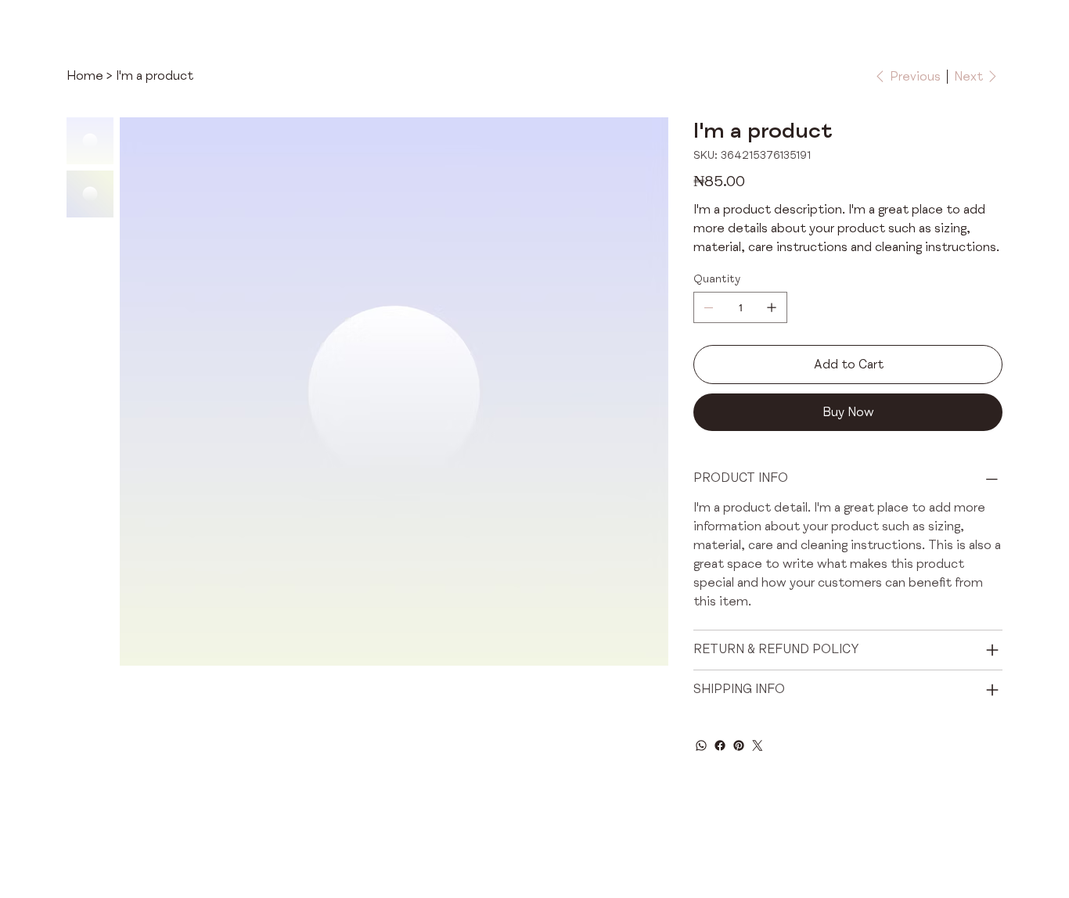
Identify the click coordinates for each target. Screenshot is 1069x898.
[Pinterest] (739, 745)
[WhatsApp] (701, 745)
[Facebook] (720, 745)
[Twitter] (757, 745)
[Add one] (771, 307)
